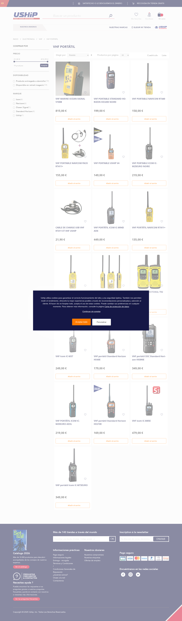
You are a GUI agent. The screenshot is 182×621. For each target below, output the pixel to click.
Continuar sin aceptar (91, 311)
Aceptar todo (81, 322)
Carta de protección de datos (117, 306)
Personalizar (101, 322)
